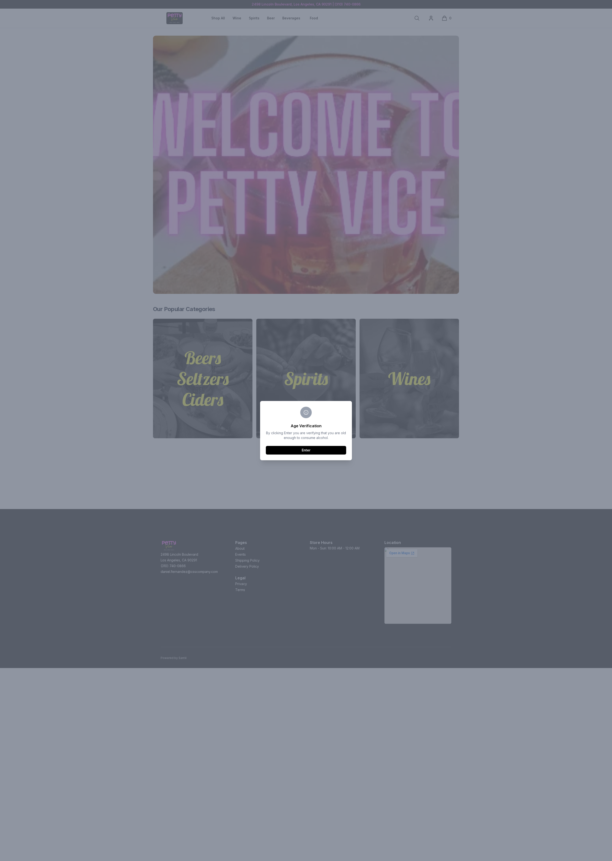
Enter (306, 450)
